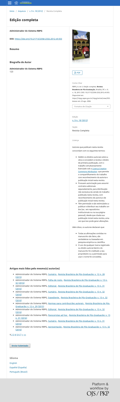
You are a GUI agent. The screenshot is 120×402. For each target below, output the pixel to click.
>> (25, 334)
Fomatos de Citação (83, 106)
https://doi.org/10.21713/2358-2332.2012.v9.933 (38, 38)
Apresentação (55, 326)
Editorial (52, 286)
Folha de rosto (55, 280)
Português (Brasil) (18, 371)
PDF (78, 72)
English (13, 363)
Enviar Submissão (20, 345)
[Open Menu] (10, 3)
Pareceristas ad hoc (58, 315)
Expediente (54, 297)
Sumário (52, 274)
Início (12, 11)
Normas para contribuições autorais (66, 303)
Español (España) (18, 367)
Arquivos (22, 11)
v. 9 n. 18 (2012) (36, 11)
